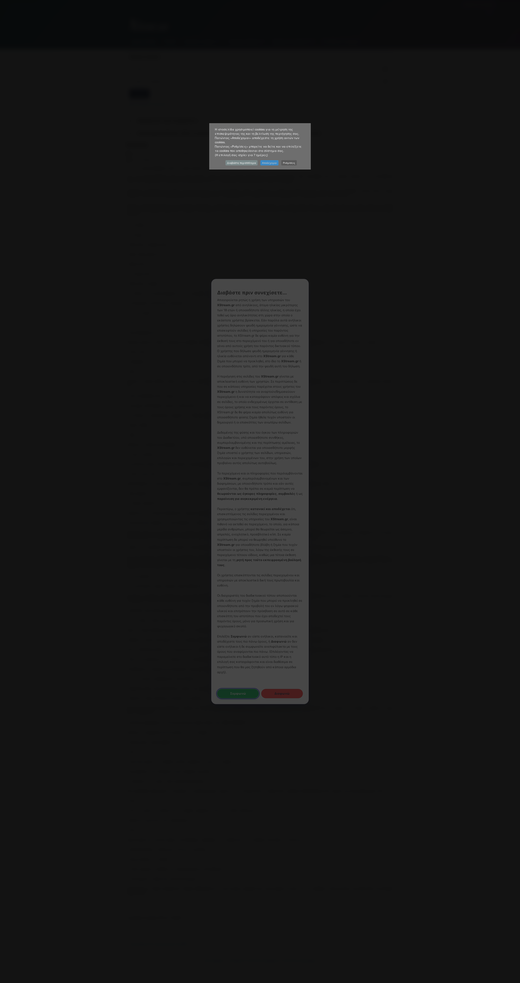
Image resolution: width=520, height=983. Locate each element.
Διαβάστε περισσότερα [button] (241, 162)
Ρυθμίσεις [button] (289, 162)
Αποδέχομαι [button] (269, 162)
